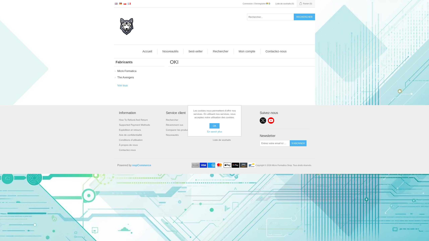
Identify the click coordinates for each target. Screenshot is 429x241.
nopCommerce (141, 165)
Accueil (147, 51)
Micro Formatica (126, 71)
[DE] (120, 3)
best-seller (196, 51)
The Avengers (125, 77)
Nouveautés (170, 51)
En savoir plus (214, 131)
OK (214, 126)
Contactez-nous (276, 51)
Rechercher (304, 17)
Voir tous (122, 85)
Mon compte (247, 51)
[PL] (125, 3)
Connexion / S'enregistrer (254, 4)
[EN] (116, 3)
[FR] (129, 3)
